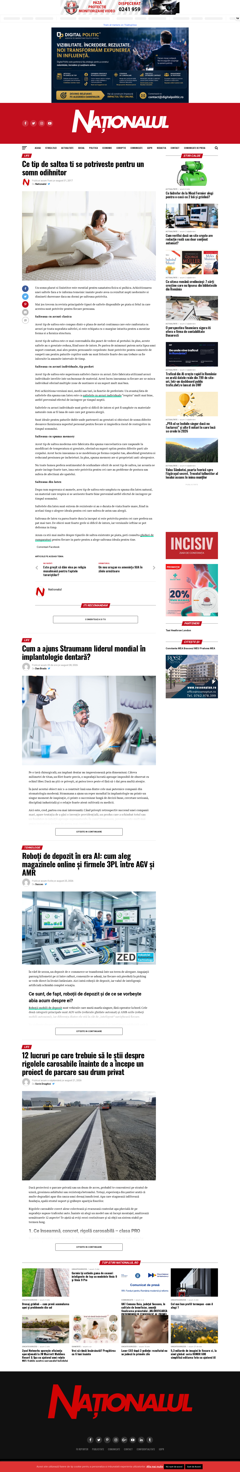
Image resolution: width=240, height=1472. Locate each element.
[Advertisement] (191, 506)
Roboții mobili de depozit (45, 1008)
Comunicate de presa (194, 148)
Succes (39, 884)
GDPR (149, 148)
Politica (93, 148)
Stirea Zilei (51, 148)
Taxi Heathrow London (178, 630)
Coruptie (121, 148)
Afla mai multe (154, 1466)
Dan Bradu (41, 668)
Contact (175, 148)
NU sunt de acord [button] (174, 1466)
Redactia (161, 148)
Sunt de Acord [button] (194, 1466)
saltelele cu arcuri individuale (102, 395)
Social (81, 148)
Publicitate (98, 1449)
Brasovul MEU (191, 648)
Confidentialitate (146, 1449)
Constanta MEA (174, 648)
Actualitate (67, 148)
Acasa (38, 148)
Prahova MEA (207, 648)
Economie (107, 148)
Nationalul (40, 184)
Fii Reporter (82, 1449)
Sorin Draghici (43, 1084)
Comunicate (136, 148)
